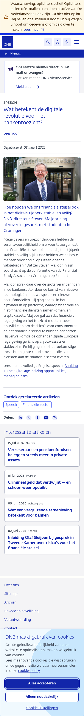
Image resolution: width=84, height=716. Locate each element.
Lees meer (32, 29)
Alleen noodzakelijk (42, 697)
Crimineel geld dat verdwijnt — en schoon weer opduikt (39, 485)
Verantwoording (17, 620)
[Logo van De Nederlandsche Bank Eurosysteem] (7, 42)
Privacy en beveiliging (21, 611)
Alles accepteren (42, 683)
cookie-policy (29, 671)
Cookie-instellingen (42, 708)
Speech (11, 405)
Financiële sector (36, 405)
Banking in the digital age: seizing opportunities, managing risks (40, 371)
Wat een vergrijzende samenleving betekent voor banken (40, 512)
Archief (10, 602)
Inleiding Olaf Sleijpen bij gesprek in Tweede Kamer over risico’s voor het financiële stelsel (41, 543)
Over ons (11, 585)
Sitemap (10, 594)
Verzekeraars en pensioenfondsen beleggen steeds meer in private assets (39, 455)
